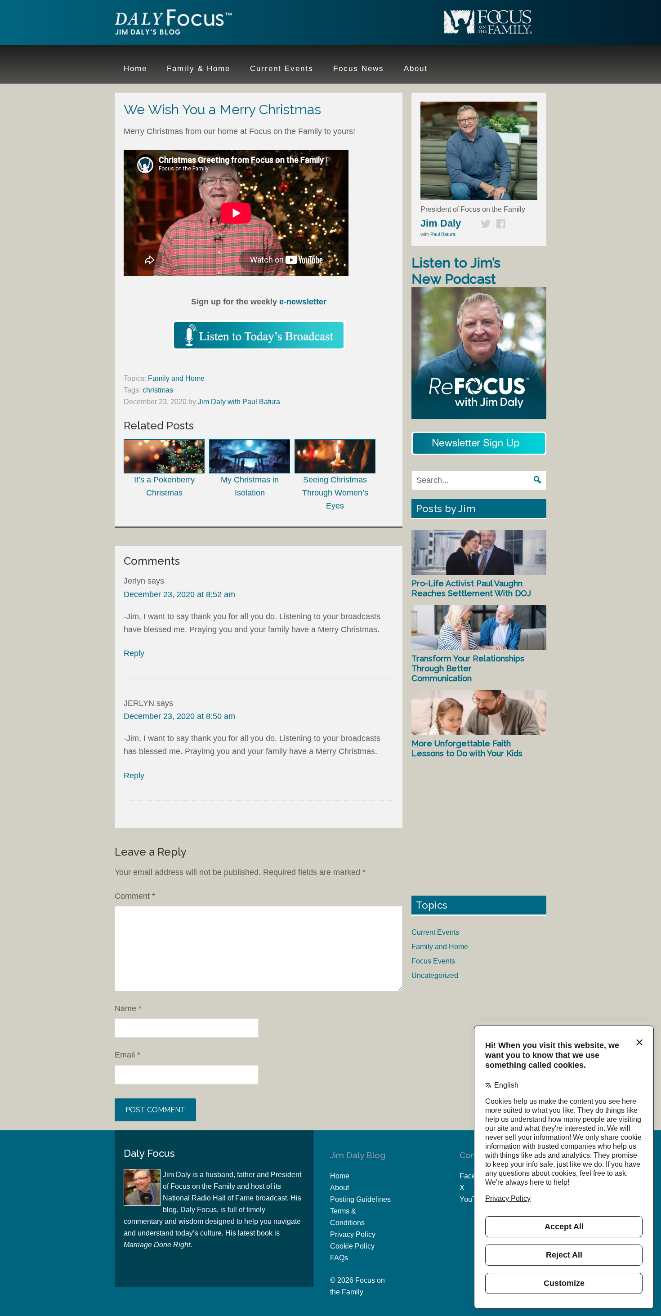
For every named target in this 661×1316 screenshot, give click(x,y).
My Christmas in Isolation (250, 486)
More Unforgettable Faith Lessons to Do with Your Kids (467, 748)
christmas (158, 390)
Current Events (435, 932)
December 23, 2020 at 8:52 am (179, 594)
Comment (135, 896)
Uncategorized (434, 975)
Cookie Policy (352, 1246)
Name (128, 1008)
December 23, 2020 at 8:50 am (179, 716)
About (339, 1187)
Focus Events (433, 961)
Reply (134, 653)
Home (339, 1176)
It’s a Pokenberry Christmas (164, 486)
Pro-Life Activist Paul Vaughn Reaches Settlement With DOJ (471, 588)
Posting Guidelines (360, 1199)
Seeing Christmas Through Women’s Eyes (335, 492)
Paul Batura (443, 234)
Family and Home (176, 378)
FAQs (339, 1258)
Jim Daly (173, 24)
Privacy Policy (352, 1234)
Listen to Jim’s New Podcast (455, 271)
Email (127, 1054)
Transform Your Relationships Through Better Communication (467, 668)
